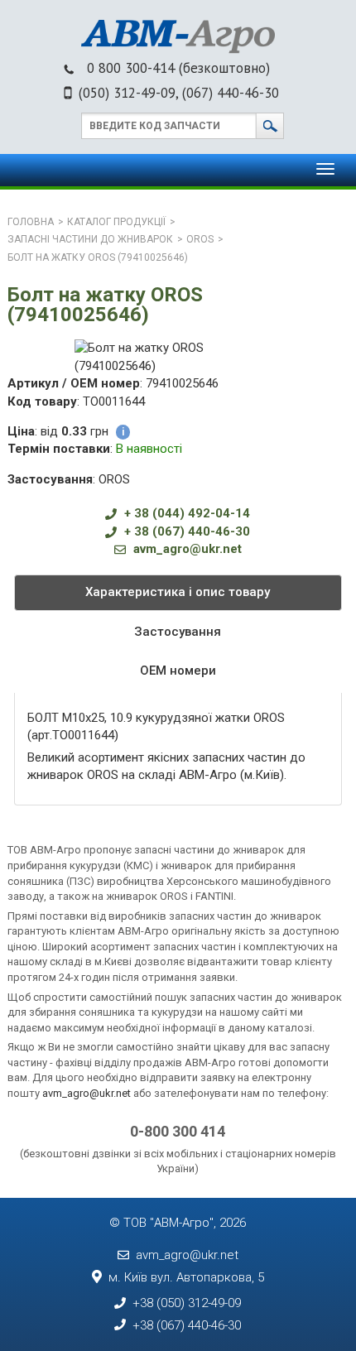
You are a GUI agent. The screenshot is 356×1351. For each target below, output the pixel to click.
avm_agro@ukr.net (187, 548)
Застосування (177, 631)
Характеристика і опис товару (177, 591)
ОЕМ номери (178, 670)
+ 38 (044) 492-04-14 (187, 513)
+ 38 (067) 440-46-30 (187, 531)
